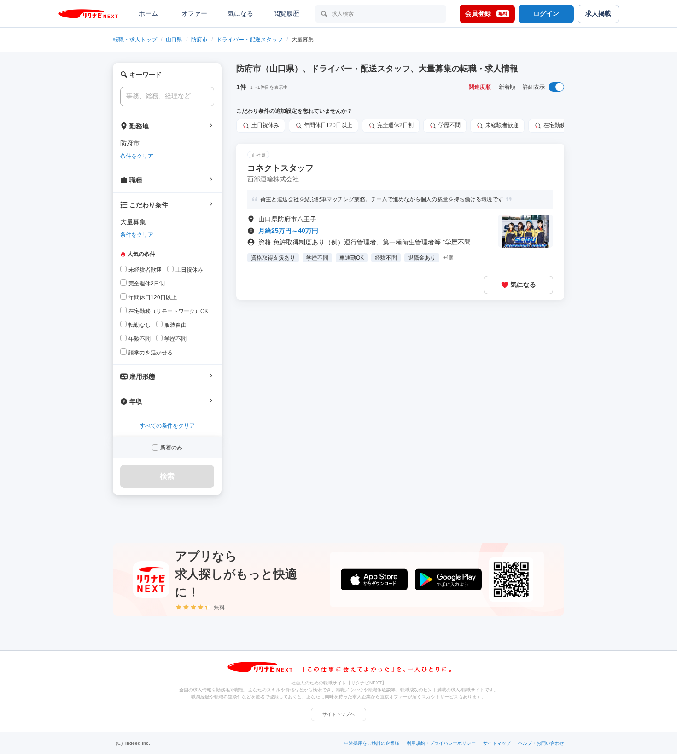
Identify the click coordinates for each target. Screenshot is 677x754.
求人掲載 (598, 13)
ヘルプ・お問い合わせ (541, 743)
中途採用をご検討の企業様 (371, 743)
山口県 (174, 39)
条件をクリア (136, 156)
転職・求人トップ (135, 39)
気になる (240, 13)
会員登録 (486, 13)
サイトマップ (497, 743)
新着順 (507, 87)
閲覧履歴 (286, 13)
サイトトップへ (338, 714)
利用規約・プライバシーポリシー (441, 743)
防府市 (199, 39)
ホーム (148, 13)
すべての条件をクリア (167, 426)
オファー (194, 13)
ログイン (546, 13)
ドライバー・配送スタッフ (249, 39)
